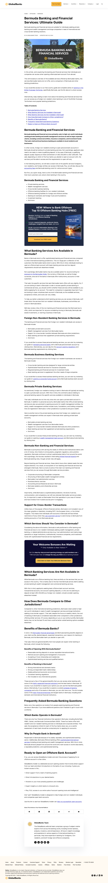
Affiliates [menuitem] (47, 864)
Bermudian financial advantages (43, 633)
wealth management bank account (51, 438)
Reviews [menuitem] (61, 862)
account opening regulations (66, 347)
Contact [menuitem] (25, 862)
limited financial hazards (68, 456)
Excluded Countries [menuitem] (31, 864)
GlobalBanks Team (32, 35)
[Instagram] (95, 875)
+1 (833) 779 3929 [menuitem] (89, 862)
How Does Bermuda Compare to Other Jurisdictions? (45, 117)
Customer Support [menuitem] (34, 862)
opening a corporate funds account (45, 379)
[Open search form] (102, 4)
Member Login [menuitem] (69, 862)
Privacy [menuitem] (49, 862)
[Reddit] (59, 812)
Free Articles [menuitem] (67, 864)
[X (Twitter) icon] (42, 842)
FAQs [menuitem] (55, 862)
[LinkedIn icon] (38, 842)
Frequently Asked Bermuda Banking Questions (43, 121)
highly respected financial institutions (45, 683)
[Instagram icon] (45, 842)
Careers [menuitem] (40, 864)
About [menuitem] (12, 862)
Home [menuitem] (6, 862)
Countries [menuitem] (73, 4)
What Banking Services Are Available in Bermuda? (44, 112)
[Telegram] (69, 812)
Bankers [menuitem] (59, 864)
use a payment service (52, 516)
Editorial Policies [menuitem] (19, 864)
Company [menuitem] (90, 4)
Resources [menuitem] (82, 4)
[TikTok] (97, 875)
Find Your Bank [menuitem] (56, 4)
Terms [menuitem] (43, 862)
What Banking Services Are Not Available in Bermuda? (46, 115)
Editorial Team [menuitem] (9, 864)
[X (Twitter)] (39, 812)
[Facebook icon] (35, 842)
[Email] (79, 812)
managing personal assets (42, 344)
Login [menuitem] (97, 4)
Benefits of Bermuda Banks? (37, 119)
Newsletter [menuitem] (78, 862)
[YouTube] (92, 875)
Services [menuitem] (65, 4)
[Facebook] (29, 812)
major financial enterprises (42, 692)
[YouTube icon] (48, 842)
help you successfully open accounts (69, 801)
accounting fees (29, 168)
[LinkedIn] (49, 812)
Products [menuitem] (18, 862)
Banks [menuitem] (53, 864)
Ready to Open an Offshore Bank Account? (42, 124)
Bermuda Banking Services (37, 110)
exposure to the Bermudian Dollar (35, 274)
